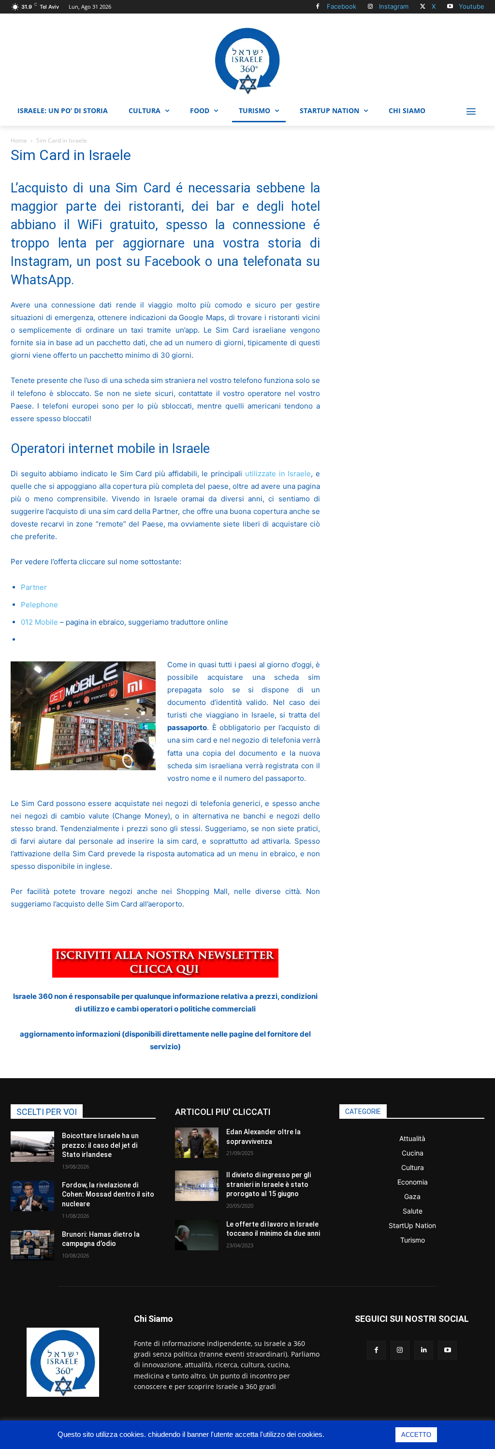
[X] (422, 7)
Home (19, 140)
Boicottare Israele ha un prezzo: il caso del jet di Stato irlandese (100, 1145)
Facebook (341, 6)
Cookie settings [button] (360, 1434)
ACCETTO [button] (416, 1434)
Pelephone (39, 604)
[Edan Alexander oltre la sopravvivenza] (196, 1142)
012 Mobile (39, 622)
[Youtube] (449, 7)
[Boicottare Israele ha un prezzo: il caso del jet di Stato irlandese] (32, 1146)
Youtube (471, 6)
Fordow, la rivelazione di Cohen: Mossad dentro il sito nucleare (108, 1194)
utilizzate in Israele (278, 473)
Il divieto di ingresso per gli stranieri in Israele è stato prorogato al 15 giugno (268, 1184)
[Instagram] (370, 7)
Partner (34, 587)
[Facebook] (317, 7)
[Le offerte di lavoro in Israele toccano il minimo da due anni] (196, 1235)
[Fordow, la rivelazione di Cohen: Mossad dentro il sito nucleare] (32, 1196)
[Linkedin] (423, 1350)
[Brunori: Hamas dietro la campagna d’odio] (32, 1245)
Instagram (393, 6)
